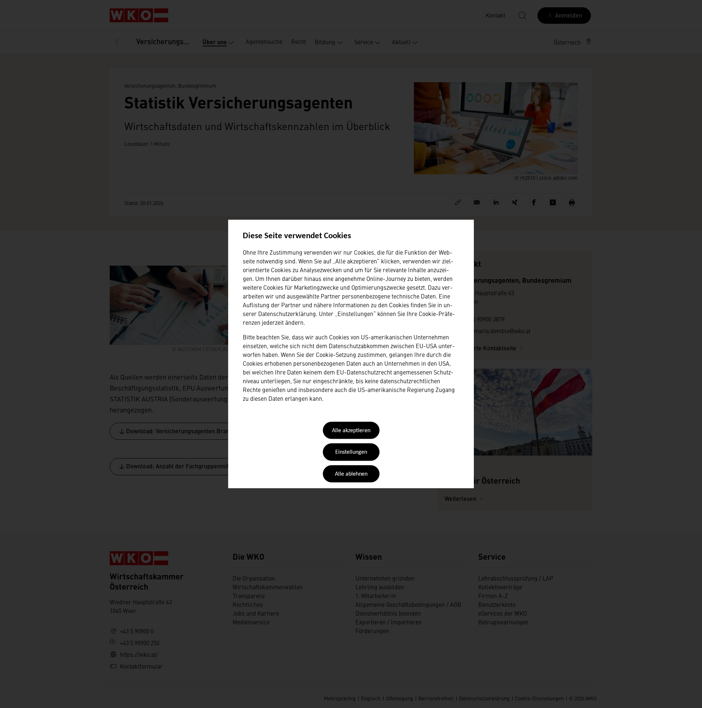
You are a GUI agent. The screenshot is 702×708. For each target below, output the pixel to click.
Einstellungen (351, 453)
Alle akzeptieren (351, 431)
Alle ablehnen (351, 474)
